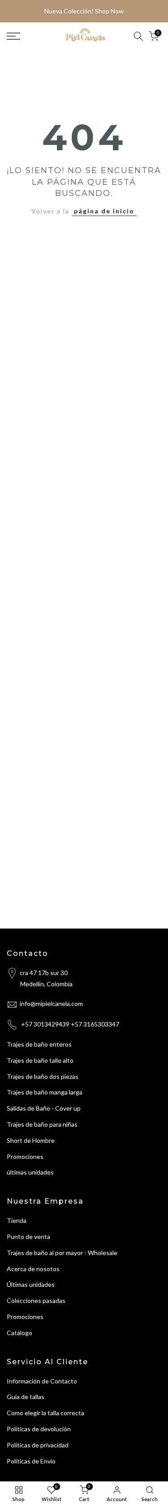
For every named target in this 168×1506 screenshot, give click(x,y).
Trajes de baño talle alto (40, 1060)
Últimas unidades (31, 1284)
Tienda (16, 1220)
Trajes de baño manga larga (44, 1092)
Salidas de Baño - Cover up (44, 1108)
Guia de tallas (25, 1396)
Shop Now (109, 11)
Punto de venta (28, 1236)
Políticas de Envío (31, 1461)
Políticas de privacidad (38, 1445)
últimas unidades (30, 1172)
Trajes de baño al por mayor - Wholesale (62, 1252)
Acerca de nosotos (33, 1269)
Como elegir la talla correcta (45, 1413)
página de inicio (104, 211)
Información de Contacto (42, 1381)
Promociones (25, 1156)
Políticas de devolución (39, 1429)
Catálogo (19, 1332)
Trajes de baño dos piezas (42, 1076)
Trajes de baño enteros (39, 1044)
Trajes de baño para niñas (42, 1124)
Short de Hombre (31, 1140)
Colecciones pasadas (36, 1300)
